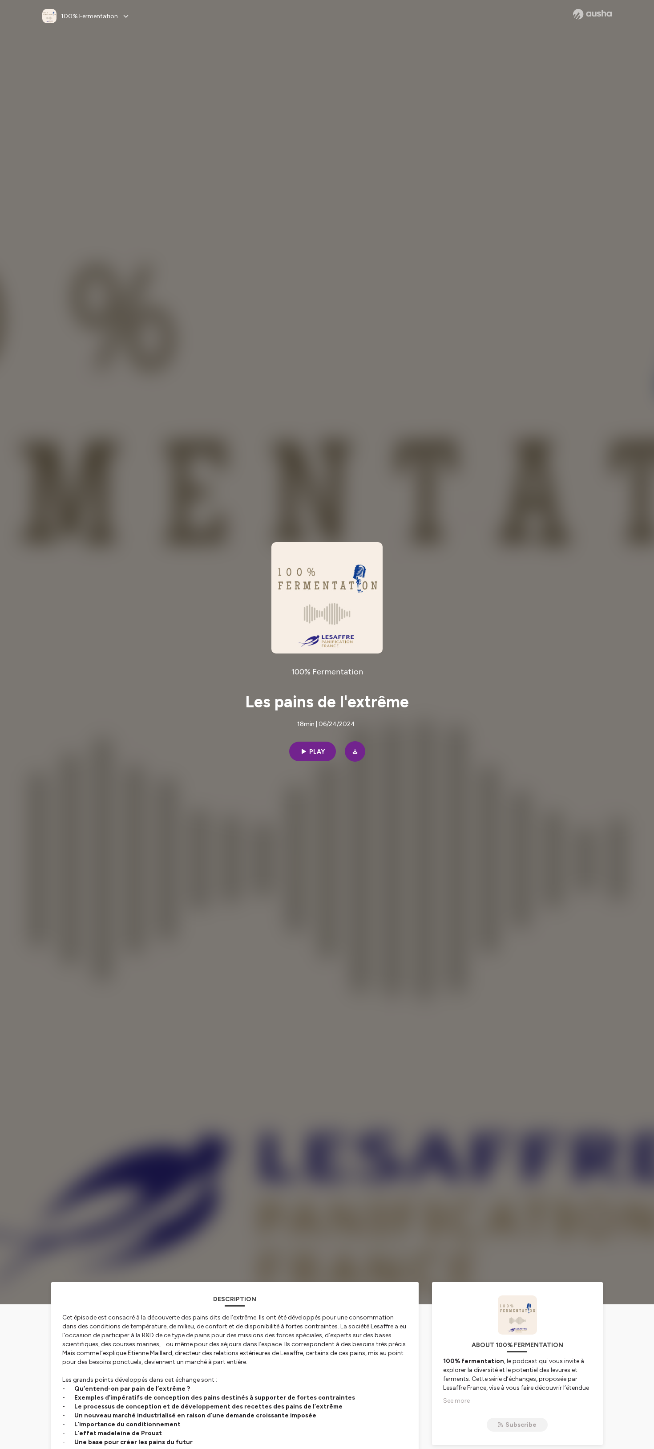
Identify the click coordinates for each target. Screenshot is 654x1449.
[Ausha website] (592, 14)
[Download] (355, 751)
